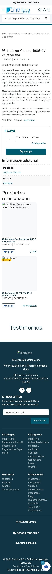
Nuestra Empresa (37, 500)
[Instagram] (22, 390)
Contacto (33, 503)
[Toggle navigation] (3, 10)
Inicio (4, 33)
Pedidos (6, 482)
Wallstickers (15, 33)
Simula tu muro (10, 489)
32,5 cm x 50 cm (12, 172)
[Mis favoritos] (48, 9)
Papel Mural (8, 438)
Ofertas (32, 466)
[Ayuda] (39, 9)
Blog (30, 496)
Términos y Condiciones (26, 566)
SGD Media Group (35, 569)
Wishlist (6, 486)
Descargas (34, 493)
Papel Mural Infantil (12, 442)
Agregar (27, 151)
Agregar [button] (10, 252)
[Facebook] (29, 390)
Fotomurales (9, 445)
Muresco (8, 183)
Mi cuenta (7, 479)
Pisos (31, 463)
